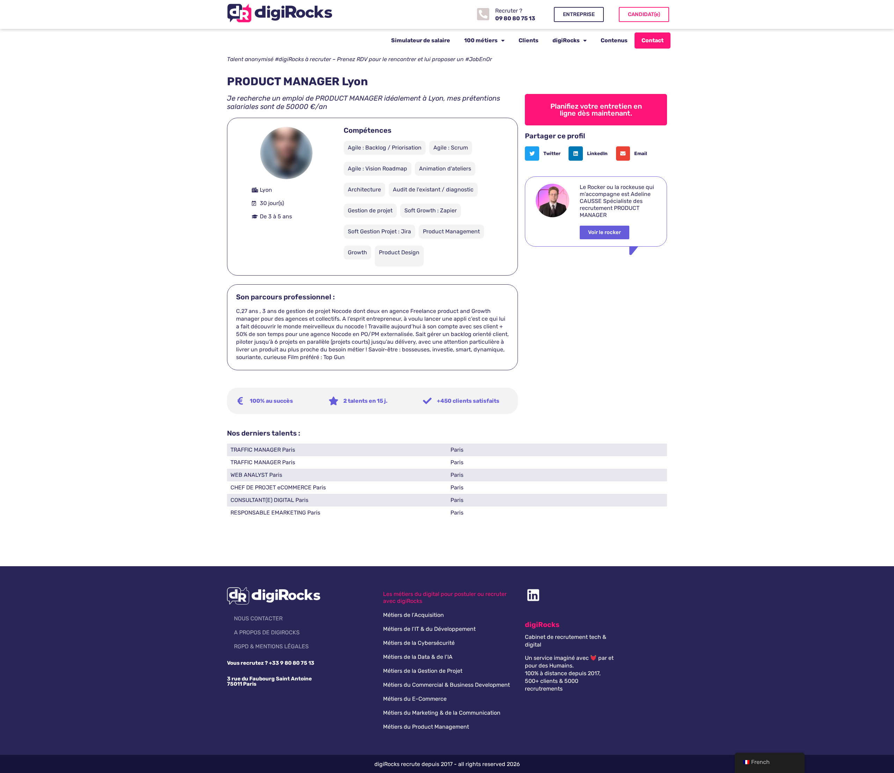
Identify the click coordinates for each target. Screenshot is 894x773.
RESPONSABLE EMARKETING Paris (275, 512)
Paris (456, 449)
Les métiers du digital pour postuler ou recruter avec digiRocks (445, 597)
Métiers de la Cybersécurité (419, 643)
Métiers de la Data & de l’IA (418, 657)
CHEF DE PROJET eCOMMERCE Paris (278, 487)
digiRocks (566, 40)
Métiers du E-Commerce (415, 698)
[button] (545, 153)
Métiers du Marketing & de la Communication (441, 712)
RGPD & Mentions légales (271, 646)
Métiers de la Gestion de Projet (422, 671)
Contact (653, 40)
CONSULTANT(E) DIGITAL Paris (269, 500)
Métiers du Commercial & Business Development (446, 684)
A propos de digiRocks (267, 632)
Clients (528, 40)
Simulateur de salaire (420, 40)
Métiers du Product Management (426, 726)
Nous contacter (258, 618)
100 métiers (481, 40)
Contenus (614, 40)
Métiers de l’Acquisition (413, 615)
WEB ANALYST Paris (256, 475)
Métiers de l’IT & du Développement (429, 629)
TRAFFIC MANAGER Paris (262, 449)
